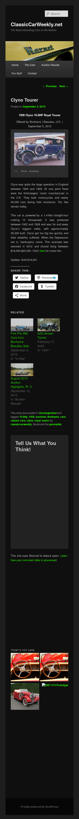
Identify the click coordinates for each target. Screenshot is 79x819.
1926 (32, 417)
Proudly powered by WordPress (40, 806)
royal (38, 420)
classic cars (18, 420)
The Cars (30, 65)
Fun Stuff (17, 73)
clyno (30, 420)
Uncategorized (47, 413)
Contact (32, 73)
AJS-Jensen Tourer (45, 335)
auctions (41, 417)
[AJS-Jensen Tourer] (48, 324)
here (42, 251)
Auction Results (50, 65)
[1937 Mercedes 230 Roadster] (25, 697)
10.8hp (23, 417)
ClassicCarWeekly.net (36, 24)
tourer (45, 420)
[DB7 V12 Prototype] (55, 685)
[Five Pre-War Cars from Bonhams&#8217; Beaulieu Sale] (22, 324)
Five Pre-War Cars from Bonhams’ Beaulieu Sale (20, 339)
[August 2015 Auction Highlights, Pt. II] (22, 369)
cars (63, 417)
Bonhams (53, 417)
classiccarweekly (21, 424)
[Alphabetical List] (25, 667)
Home (15, 65)
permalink (56, 424)
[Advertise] (54, 667)
